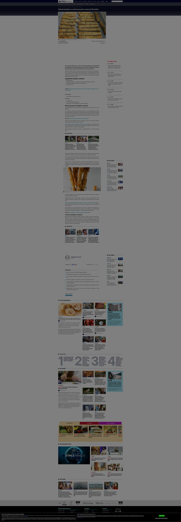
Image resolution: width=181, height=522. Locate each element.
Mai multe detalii (26, 516)
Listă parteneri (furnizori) (80, 517)
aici (61, 518)
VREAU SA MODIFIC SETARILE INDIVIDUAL (161, 518)
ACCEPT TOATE (161, 515)
